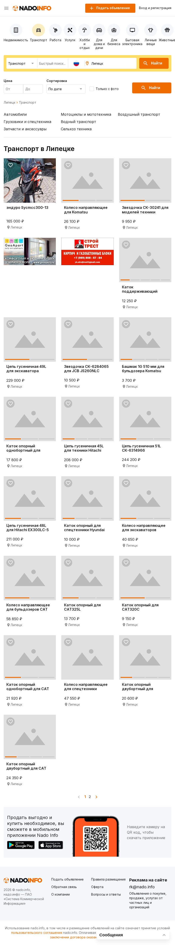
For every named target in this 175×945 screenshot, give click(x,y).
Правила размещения (108, 879)
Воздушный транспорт (139, 114)
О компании (60, 894)
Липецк (9, 102)
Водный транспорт (78, 121)
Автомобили (15, 114)
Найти (156, 63)
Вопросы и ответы (106, 894)
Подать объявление (67, 879)
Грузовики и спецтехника (27, 121)
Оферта (97, 887)
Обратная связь (64, 887)
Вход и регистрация (155, 8)
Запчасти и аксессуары (25, 129)
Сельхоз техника (76, 129)
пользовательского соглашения (36, 933)
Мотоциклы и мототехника (86, 114)
